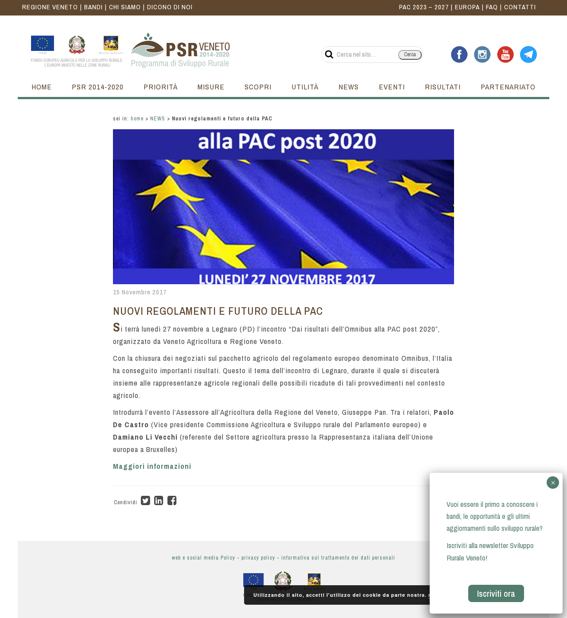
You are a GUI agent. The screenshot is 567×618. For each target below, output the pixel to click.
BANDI (93, 7)
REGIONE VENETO (50, 7)
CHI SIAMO (125, 7)
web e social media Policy (203, 557)
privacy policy (258, 557)
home (137, 118)
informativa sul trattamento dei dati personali (338, 557)
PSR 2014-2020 (98, 86)
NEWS (348, 86)
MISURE (211, 86)
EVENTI (392, 86)
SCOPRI (258, 86)
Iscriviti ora (496, 593)
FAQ (492, 7)
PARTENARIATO (508, 86)
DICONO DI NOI (170, 7)
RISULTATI (443, 86)
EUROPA (467, 7)
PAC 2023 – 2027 (424, 7)
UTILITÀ (304, 86)
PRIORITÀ (161, 86)
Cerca (410, 54)
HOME (41, 86)
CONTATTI (520, 7)
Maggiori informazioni (152, 466)
